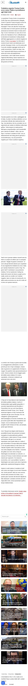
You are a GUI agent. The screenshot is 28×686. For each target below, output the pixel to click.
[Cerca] (25, 2)
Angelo (19, 14)
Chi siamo (4, 684)
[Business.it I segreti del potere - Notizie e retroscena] (14, 2)
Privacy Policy (11, 674)
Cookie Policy (4, 674)
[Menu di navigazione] (2, 2)
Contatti (11, 684)
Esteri (12, 14)
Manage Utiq (17, 674)
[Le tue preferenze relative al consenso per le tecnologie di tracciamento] (26, 514)
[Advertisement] (14, 347)
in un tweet (13, 41)
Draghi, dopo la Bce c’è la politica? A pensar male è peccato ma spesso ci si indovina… (13, 493)
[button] (3, 683)
